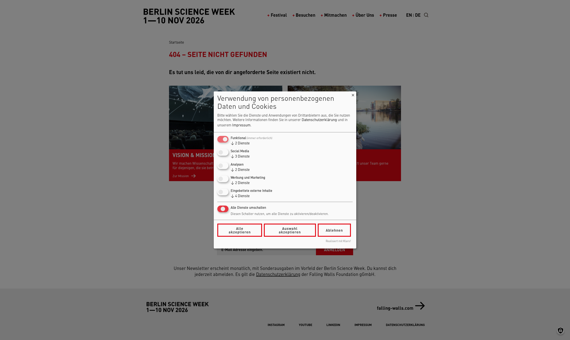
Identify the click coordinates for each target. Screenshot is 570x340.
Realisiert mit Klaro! (338, 241)
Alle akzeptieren (240, 230)
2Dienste (240, 143)
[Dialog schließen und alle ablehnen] (353, 94)
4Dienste (240, 196)
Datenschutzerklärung (319, 120)
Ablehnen (334, 230)
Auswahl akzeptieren (290, 230)
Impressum (241, 125)
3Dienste (240, 156)
